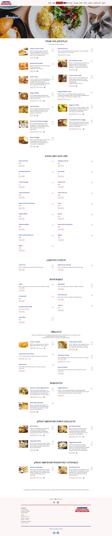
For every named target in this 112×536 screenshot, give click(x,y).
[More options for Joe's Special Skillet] (91, 426)
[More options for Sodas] (52, 284)
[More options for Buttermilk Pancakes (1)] (52, 235)
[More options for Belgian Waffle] (52, 93)
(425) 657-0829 (24, 512)
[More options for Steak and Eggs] (52, 138)
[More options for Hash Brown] (91, 182)
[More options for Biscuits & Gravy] (91, 49)
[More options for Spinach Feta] (52, 365)
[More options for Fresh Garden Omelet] (91, 342)
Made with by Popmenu (31, 499)
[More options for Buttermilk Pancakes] (52, 64)
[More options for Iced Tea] (91, 306)
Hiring (85, 3)
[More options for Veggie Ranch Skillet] (91, 443)
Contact (90, 3)
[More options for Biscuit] (91, 214)
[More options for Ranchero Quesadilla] (52, 467)
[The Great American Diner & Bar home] (6, 3)
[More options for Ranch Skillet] (52, 426)
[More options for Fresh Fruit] (52, 265)
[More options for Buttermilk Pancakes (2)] (91, 225)
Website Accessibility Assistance (56, 529)
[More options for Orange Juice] (52, 296)
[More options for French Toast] (52, 77)
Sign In (103, 3)
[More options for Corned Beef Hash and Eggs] (91, 120)
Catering (76, 3)
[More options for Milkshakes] (91, 284)
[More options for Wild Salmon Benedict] (52, 403)
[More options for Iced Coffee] (52, 318)
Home (49, 3)
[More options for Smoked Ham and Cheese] (52, 354)
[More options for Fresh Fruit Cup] (91, 193)
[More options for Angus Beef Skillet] (52, 441)
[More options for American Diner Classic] (52, 49)
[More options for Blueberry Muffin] (52, 225)
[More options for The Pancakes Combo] (91, 61)
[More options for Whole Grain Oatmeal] (91, 265)
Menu (53, 3)
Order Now (59, 3)
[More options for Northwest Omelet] (91, 355)
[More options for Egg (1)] (52, 246)
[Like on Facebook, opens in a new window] (54, 502)
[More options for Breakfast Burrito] (91, 467)
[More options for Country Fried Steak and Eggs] (52, 121)
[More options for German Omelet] (91, 367)
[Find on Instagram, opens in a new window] (58, 502)
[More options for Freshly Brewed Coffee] (52, 307)
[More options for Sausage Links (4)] (91, 161)
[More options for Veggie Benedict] (91, 388)
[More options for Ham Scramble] (52, 107)
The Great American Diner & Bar (82, 509)
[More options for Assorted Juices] (91, 295)
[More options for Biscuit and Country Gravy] (52, 203)
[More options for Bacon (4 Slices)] (52, 161)
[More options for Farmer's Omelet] (52, 342)
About (80, 3)
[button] (36, 53)
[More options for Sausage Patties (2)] (52, 172)
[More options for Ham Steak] (91, 172)
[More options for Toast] (91, 203)
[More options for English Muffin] (52, 214)
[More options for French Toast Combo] (91, 76)
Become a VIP (97, 3)
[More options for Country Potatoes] (52, 193)
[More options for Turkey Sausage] (52, 182)
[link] (33, 58)
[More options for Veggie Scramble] (91, 105)
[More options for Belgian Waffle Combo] (91, 92)
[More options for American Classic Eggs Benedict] (52, 388)
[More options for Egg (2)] (91, 235)
